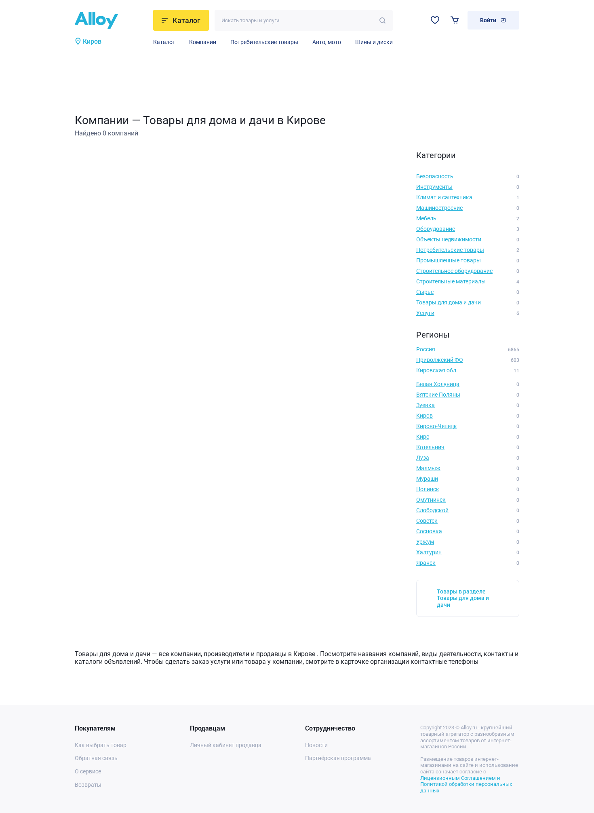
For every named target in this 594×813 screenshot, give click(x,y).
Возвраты (88, 784)
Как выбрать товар (100, 745)
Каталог (164, 42)
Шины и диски (374, 42)
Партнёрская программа (338, 758)
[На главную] (111, 20)
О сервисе (88, 771)
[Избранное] (435, 20)
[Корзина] (455, 20)
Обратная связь (96, 758)
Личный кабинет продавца (225, 745)
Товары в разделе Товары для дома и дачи (463, 598)
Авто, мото (326, 42)
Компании (202, 42)
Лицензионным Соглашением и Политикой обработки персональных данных (466, 784)
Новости (316, 745)
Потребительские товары (264, 42)
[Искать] (382, 20)
